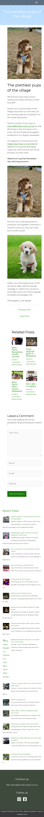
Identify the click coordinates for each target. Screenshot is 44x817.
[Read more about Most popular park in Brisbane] (31, 342)
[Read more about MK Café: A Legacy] (31, 376)
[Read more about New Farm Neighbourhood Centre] (17, 341)
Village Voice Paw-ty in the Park (21, 144)
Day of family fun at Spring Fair (22, 565)
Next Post (24, 316)
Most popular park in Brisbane (31, 352)
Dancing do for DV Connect (20, 579)
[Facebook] (25, 799)
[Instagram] (19, 799)
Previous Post (24, 310)
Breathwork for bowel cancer (21, 593)
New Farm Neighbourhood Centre (17, 352)
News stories (17, 365)
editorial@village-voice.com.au (20, 126)
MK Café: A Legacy (31, 385)
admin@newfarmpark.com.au (24, 785)
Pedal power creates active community (24, 724)
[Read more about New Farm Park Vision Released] (17, 375)
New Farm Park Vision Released (17, 386)
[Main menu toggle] (36, 2)
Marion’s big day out (18, 699)
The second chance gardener (21, 754)
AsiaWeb (33, 811)
